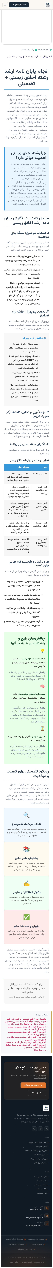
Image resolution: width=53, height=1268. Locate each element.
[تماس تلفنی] (34, 1128)
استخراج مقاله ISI (41, 1154)
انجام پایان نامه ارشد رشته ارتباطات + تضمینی (25, 1042)
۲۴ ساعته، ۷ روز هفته (34, 1225)
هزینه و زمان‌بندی (41, 1185)
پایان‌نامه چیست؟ (41, 1176)
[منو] (5, 4)
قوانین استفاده (27, 1262)
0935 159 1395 (36, 1210)
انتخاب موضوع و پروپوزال (38, 1142)
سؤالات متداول (42, 1189)
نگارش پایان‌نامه (42, 1146)
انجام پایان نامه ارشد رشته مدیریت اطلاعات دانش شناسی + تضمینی (26, 1038)
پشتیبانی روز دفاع (41, 1163)
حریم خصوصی (39, 1262)
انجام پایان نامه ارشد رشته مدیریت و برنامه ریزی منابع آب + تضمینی (26, 1028)
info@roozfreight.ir (34, 1217)
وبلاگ (17, 1262)
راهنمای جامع (37, 1092)
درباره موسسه (42, 1193)
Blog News (39, 1050)
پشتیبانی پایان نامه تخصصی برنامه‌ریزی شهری (25, 1019)
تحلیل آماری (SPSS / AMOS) (36, 1150)
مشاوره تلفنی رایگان (31, 1085)
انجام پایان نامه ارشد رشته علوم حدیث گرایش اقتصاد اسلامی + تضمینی (25, 1046)
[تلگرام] (40, 1128)
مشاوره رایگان (20, 4)
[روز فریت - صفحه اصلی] (48, 5)
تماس (11, 1262)
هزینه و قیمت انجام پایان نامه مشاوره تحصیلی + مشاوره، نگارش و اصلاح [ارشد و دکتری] (25, 1022)
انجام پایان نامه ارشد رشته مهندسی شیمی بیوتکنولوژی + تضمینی (27, 1033)
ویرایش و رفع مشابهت (39, 1159)
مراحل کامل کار (42, 1181)
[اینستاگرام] (46, 1128)
